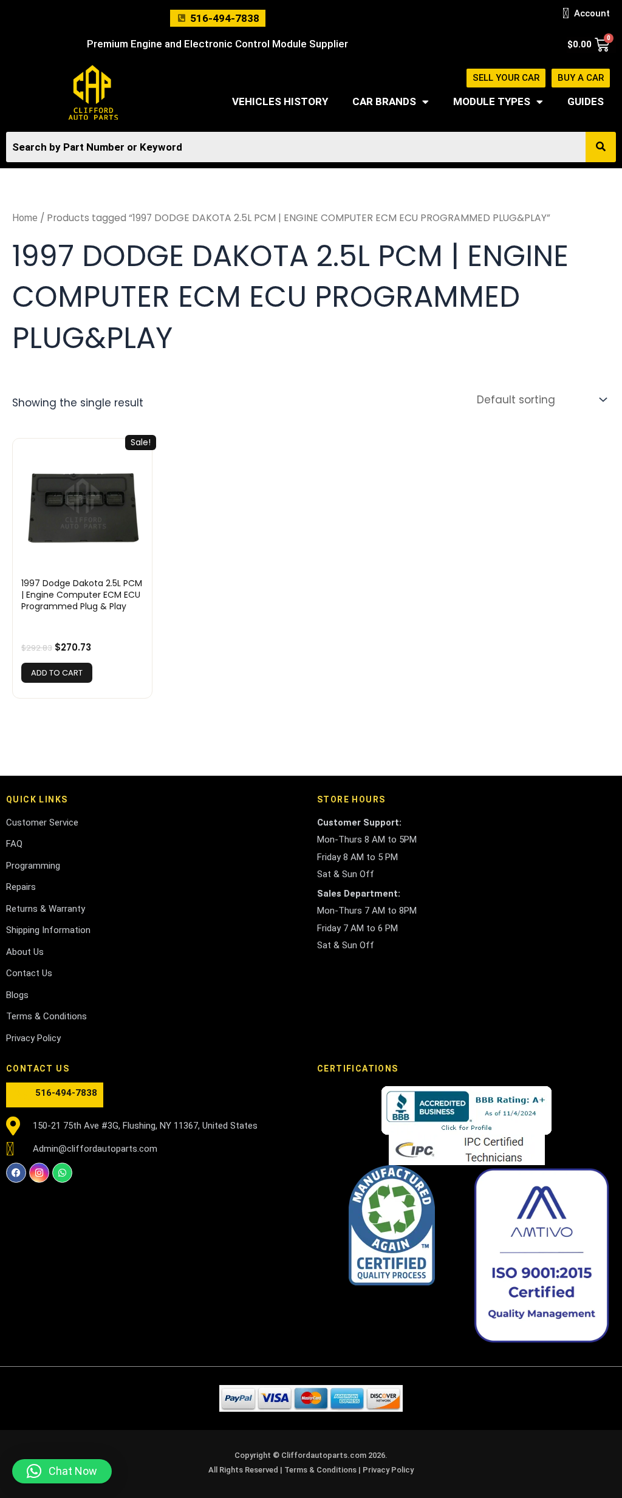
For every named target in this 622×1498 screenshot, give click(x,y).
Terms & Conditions (321, 1469)
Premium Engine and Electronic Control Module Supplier (217, 44)
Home (25, 218)
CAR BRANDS (384, 101)
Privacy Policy (388, 1469)
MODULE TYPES (491, 101)
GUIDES (585, 101)
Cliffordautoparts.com (323, 1455)
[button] (62, 1471)
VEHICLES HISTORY (280, 101)
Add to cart (57, 673)
